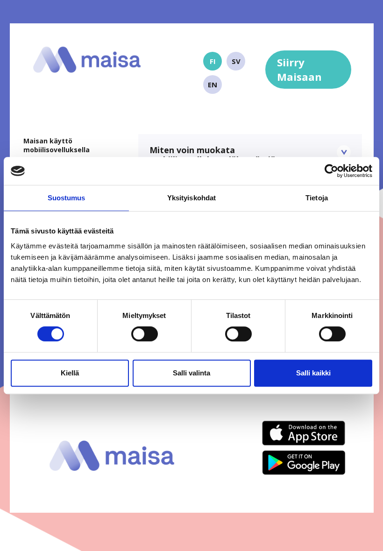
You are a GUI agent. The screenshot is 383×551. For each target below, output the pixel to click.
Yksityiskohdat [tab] (191, 198)
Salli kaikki (313, 373)
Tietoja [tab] (316, 198)
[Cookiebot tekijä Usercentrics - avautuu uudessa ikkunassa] (331, 171)
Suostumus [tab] (66, 198)
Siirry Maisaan (299, 69)
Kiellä (70, 373)
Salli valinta (191, 373)
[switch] (144, 333)
